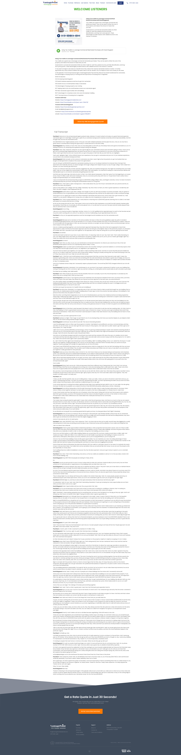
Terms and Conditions (96, 732)
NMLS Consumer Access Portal (124, 742)
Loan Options (84, 3)
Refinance (77, 3)
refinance (78, 730)
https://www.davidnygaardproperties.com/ (72, 107)
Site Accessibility (80, 734)
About (97, 3)
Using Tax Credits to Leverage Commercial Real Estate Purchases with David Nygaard (87, 50)
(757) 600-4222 (133, 3)
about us (93, 728)
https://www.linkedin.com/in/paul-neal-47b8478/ (74, 102)
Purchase (70, 3)
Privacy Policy (114, 742)
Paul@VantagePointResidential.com (59, 731)
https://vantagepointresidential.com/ (70, 100)
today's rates (79, 732)
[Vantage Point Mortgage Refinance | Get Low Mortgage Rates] (58, 726)
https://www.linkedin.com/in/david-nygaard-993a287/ (75, 114)
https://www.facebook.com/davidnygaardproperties (76, 111)
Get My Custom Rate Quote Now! (90, 711)
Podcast (102, 3)
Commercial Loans (111, 3)
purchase (78, 728)
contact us (94, 730)
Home (65, 3)
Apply (120, 3)
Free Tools (92, 3)
